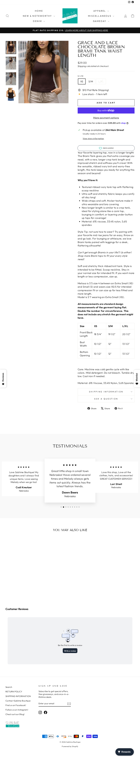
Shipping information (106, 391)
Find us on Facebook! (15, 705)
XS (81, 81)
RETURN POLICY (13, 691)
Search (8, 687)
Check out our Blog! (15, 714)
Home (39, 10)
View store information (93, 138)
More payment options (106, 117)
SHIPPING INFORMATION (18, 696)
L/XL (101, 81)
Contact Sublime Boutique (18, 700)
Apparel (100, 10)
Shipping (82, 66)
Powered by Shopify (70, 746)
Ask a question (106, 399)
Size (81, 76)
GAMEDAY (100, 21)
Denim (38, 21)
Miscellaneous (100, 15)
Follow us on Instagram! (16, 709)
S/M (90, 81)
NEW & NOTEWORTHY (38, 15)
